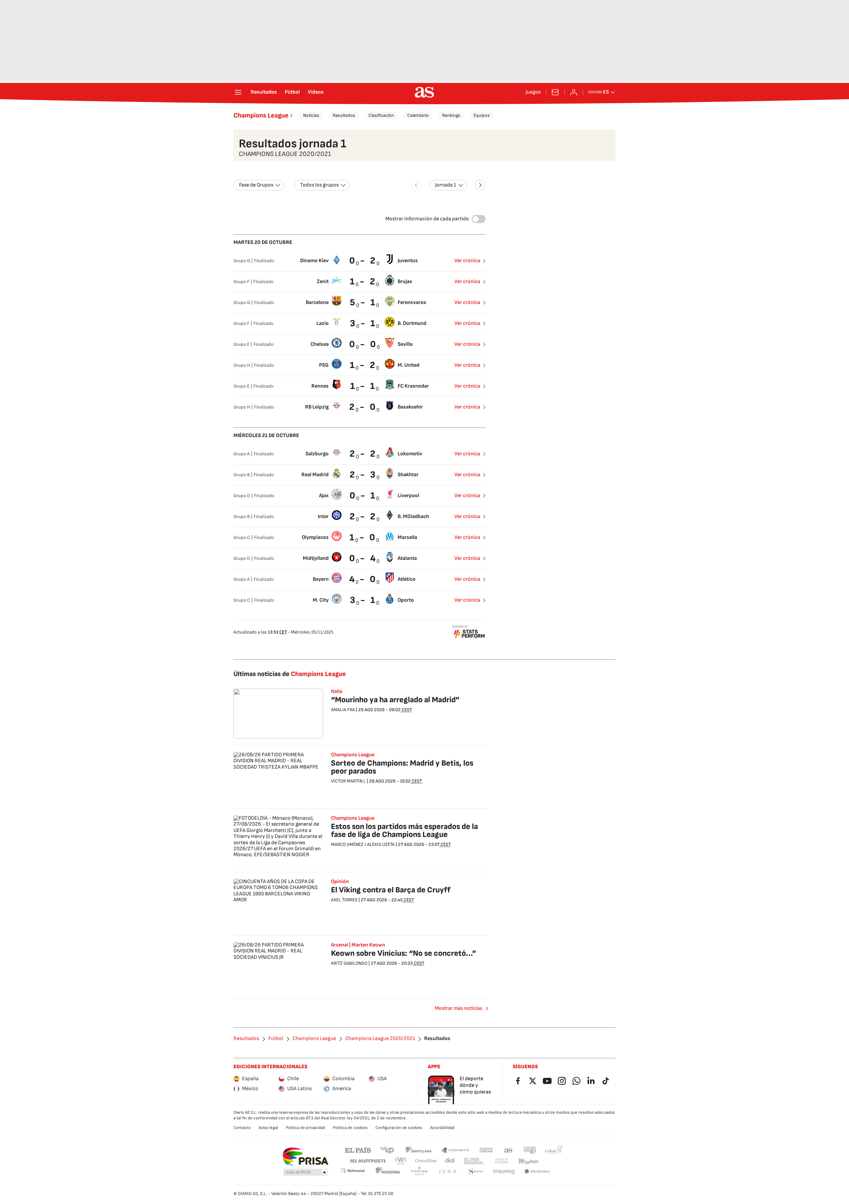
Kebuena (528, 1161)
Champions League (261, 115)
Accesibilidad (442, 1127)
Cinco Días (426, 1161)
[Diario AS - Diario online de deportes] (424, 92)
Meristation (537, 1171)
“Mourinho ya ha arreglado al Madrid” (395, 700)
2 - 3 (363, 474)
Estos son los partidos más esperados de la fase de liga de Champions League (404, 830)
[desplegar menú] (238, 92)
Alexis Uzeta (381, 844)
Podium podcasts (419, 1171)
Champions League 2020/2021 (380, 1039)
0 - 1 (363, 495)
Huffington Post (367, 1161)
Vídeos (316, 92)
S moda (475, 1171)
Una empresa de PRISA (305, 1156)
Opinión (340, 882)
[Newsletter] (555, 92)
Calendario (418, 115)
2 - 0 (363, 407)
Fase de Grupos (256, 185)
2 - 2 (363, 453)
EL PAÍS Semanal (474, 1161)
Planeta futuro (501, 1161)
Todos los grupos (319, 185)
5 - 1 (363, 302)
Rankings (451, 115)
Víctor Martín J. (348, 781)
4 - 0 (363, 579)
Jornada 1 (445, 185)
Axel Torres (344, 900)
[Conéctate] (574, 92)
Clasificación (381, 115)
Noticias (311, 115)
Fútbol (292, 92)
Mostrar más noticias (458, 1008)
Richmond (352, 1170)
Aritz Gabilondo (349, 963)
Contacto (242, 1127)
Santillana (418, 1150)
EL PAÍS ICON (447, 1171)
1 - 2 (363, 281)
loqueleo (504, 1171)
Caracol (553, 1150)
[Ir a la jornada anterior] (416, 185)
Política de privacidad (305, 1127)
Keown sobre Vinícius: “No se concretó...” (403, 953)
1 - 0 (363, 537)
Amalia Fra (343, 710)
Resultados (264, 92)
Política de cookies (350, 1127)
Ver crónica (467, 261)
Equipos (482, 115)
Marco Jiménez (347, 844)
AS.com (508, 1150)
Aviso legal (268, 1127)
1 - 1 (363, 386)
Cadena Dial (450, 1161)
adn (529, 1150)
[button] (306, 1172)
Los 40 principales (387, 1150)
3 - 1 (363, 323)
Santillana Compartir (455, 1150)
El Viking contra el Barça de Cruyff (390, 890)
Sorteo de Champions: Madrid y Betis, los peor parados (402, 767)
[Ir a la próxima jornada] (480, 185)
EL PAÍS (357, 1150)
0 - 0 (363, 344)
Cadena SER (486, 1150)
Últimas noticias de (289, 674)
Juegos (533, 92)
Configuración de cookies (398, 1127)
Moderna (388, 1171)
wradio (401, 1161)
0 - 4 (363, 558)
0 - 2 (363, 260)
